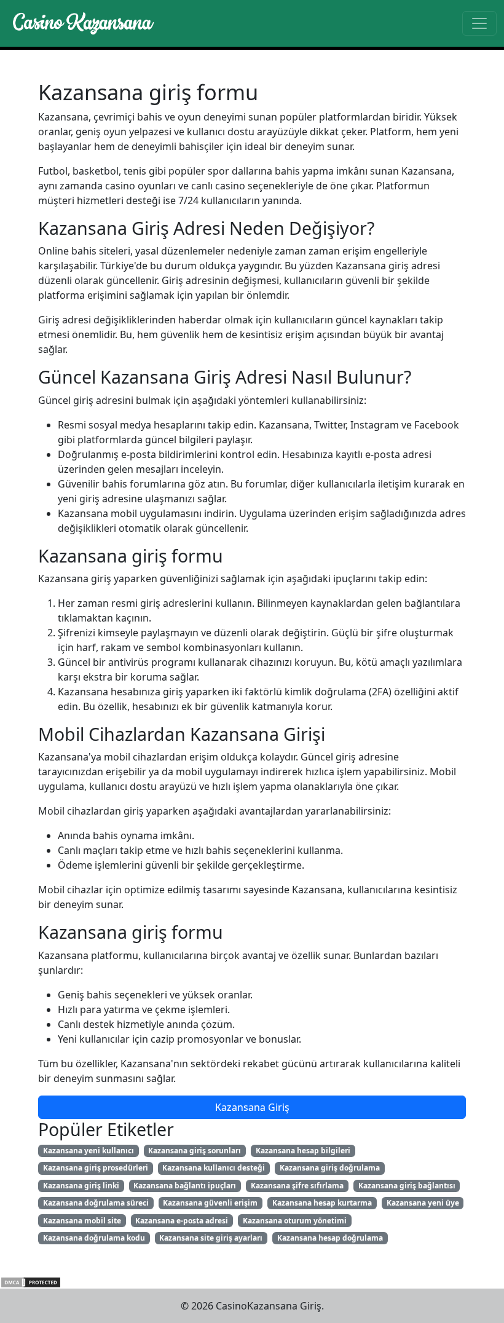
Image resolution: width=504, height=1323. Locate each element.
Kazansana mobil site (82, 1220)
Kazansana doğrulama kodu (94, 1238)
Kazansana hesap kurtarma (322, 1203)
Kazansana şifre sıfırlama (297, 1185)
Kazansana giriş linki (81, 1185)
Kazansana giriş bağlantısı (406, 1185)
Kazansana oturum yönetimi (295, 1220)
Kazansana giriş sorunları (194, 1150)
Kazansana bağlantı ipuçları (184, 1185)
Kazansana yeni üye (423, 1203)
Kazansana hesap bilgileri (303, 1150)
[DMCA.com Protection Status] (30, 1281)
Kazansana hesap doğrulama (330, 1238)
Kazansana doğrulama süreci (96, 1203)
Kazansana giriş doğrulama (330, 1168)
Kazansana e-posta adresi (181, 1220)
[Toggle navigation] (479, 23)
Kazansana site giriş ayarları (210, 1238)
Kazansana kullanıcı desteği (213, 1168)
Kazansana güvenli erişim (210, 1203)
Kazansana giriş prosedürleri (95, 1168)
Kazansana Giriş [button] (252, 1107)
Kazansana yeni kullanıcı (88, 1150)
